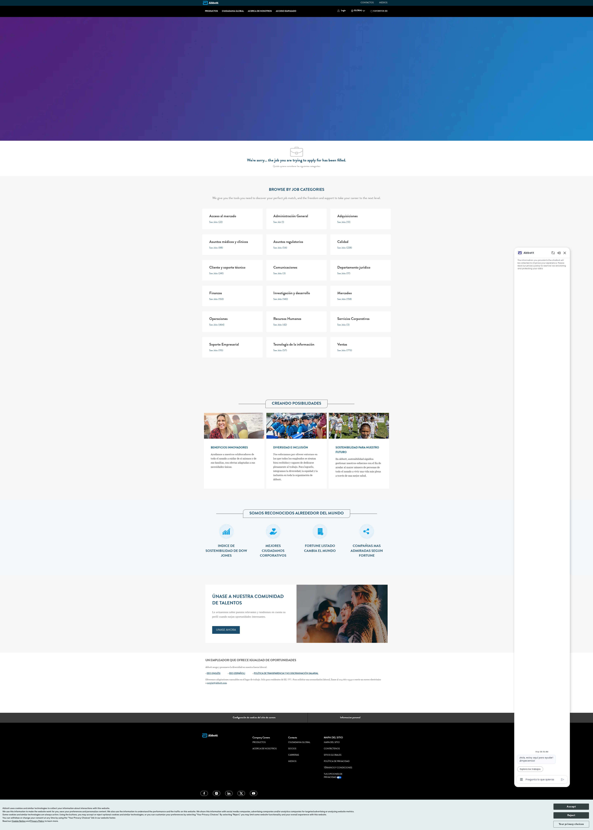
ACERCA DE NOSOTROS (260, 11)
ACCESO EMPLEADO (286, 11)
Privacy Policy (37, 821)
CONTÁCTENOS (332, 749)
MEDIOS (383, 3)
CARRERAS (293, 755)
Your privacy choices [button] (571, 824)
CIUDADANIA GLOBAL (233, 11)
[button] (341, 10)
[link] (226, 630)
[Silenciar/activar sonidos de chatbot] (559, 252)
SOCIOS (292, 749)
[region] (542, 516)
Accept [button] (571, 806)
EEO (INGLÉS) (213, 673)
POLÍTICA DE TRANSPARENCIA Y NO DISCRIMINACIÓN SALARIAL (286, 673)
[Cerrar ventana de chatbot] (565, 253)
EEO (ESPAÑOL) (237, 673)
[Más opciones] (521, 779)
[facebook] (204, 793)
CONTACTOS (367, 3)
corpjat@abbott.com (217, 683)
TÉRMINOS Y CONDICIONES (338, 768)
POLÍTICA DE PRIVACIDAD (336, 761)
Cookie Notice (19, 821)
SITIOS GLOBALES (332, 755)
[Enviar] (563, 779)
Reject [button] (571, 815)
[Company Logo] (210, 3)
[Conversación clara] (553, 253)
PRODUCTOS (211, 11)
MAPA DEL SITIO (332, 742)
